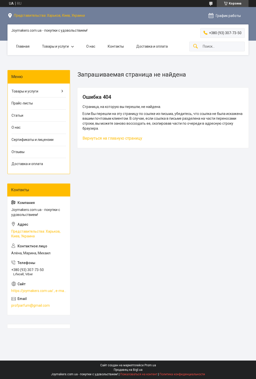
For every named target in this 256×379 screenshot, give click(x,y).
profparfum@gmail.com (30, 305)
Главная (23, 46)
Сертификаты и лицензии (33, 140)
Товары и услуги (55, 46)
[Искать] (195, 46)
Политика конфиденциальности (182, 374)
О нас (90, 46)
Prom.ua (150, 365)
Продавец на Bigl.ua (128, 370)
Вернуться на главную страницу (112, 138)
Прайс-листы (22, 103)
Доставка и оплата (152, 46)
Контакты (116, 46)
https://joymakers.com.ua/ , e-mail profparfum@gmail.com (38, 291)
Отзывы (18, 152)
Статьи (17, 115)
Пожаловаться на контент (138, 374)
